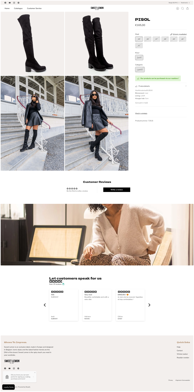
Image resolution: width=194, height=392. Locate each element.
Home (7, 8)
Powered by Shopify (24, 387)
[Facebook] (5, 3)
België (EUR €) (173, 3)
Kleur (137, 53)
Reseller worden (183, 357)
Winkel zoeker (182, 354)
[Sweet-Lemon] (97, 8)
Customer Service (34, 8)
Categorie (139, 65)
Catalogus (18, 8)
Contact (180, 350)
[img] (98, 281)
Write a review (117, 189)
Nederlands (184, 3)
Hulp (178, 347)
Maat (137, 34)
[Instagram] (14, 3)
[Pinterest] (18, 3)
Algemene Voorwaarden (182, 380)
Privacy (171, 380)
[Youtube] (10, 3)
